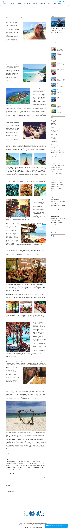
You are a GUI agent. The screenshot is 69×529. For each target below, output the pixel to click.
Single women (9, 463)
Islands (41, 467)
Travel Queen (9, 461)
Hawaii (63, 161)
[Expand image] (12, 159)
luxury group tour (61, 205)
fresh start (62, 195)
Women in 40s (9, 465)
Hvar (52, 163)
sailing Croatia (53, 209)
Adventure (29, 463)
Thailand (34, 465)
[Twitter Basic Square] (53, 236)
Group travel (20, 461)
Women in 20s (34, 463)
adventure (59, 188)
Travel (20, 465)
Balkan (59, 154)
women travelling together (56, 229)
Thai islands (36, 467)
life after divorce (54, 205)
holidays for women (54, 201)
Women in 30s (41, 463)
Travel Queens (59, 180)
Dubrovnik (61, 159)
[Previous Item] (52, 23)
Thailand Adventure (41, 465)
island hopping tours (55, 203)
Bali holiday (55, 154)
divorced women (61, 193)
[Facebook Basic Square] (51, 236)
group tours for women (55, 197)
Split (57, 173)
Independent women (36, 461)
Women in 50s (15, 465)
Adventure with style (10, 469)
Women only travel (27, 461)
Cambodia (53, 157)
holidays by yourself (55, 199)
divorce (60, 190)
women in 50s (59, 224)
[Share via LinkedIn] (13, 473)
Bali (51, 154)
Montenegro (58, 167)
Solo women (15, 463)
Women (23, 465)
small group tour (54, 212)
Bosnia (63, 154)
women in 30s (60, 222)
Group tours (14, 461)
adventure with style (55, 190)
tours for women (59, 214)
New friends (17, 469)
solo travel (53, 214)
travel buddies (62, 218)
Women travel (29, 465)
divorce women (54, 193)
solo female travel (61, 212)
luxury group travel (54, 207)
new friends (61, 207)
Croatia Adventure (54, 159)
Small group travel (22, 463)
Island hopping (13, 467)
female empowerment (55, 195)
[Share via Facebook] (7, 473)
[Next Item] (63, 23)
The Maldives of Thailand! (22, 467)
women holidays (54, 222)
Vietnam (52, 182)
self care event (60, 209)
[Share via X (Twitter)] (10, 473)
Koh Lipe (8, 467)
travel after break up (55, 216)
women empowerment (55, 220)
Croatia (56, 157)
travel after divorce (54, 218)
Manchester (53, 167)
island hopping (62, 201)
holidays (62, 197)
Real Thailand (30, 467)
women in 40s (53, 224)
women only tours (54, 226)
